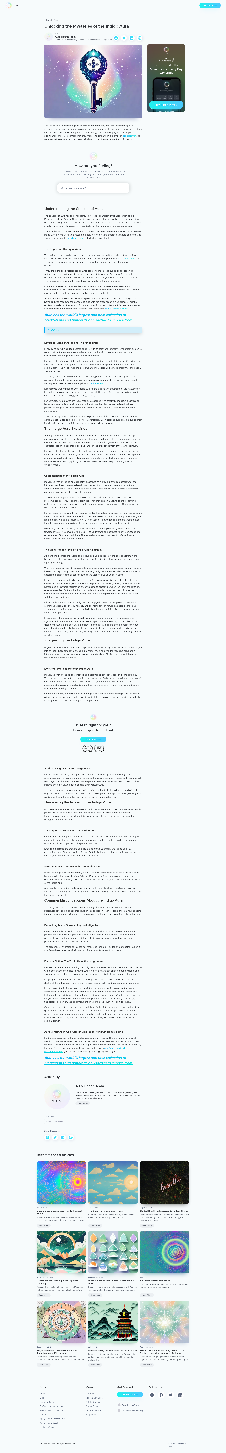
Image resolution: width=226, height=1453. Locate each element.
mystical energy (125, 258)
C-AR (170, 1446)
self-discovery (130, 135)
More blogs (82, 1103)
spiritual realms (98, 383)
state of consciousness (116, 308)
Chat (53, 1443)
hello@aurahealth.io (66, 1443)
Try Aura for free (210, 5)
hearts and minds (76, 238)
